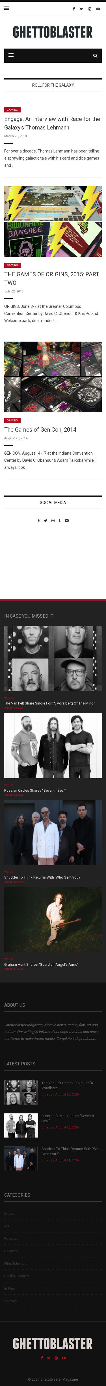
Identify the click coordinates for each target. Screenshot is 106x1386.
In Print (9, 1288)
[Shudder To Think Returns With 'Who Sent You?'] (53, 834)
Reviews (11, 1251)
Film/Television (16, 1263)
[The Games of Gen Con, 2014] (53, 377)
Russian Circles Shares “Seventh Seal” (35, 790)
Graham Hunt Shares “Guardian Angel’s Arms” (41, 964)
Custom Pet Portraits (20, 562)
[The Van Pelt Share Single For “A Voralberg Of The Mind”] (53, 660)
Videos (8, 698)
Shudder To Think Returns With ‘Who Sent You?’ (42, 877)
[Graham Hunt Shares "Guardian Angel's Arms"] (53, 921)
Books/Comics (16, 1276)
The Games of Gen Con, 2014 (40, 429)
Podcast (11, 1238)
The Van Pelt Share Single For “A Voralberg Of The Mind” (49, 703)
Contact (10, 1301)
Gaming (12, 109)
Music (9, 1213)
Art (6, 1226)
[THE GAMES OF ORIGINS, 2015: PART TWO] (53, 221)
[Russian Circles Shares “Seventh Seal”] (53, 747)
